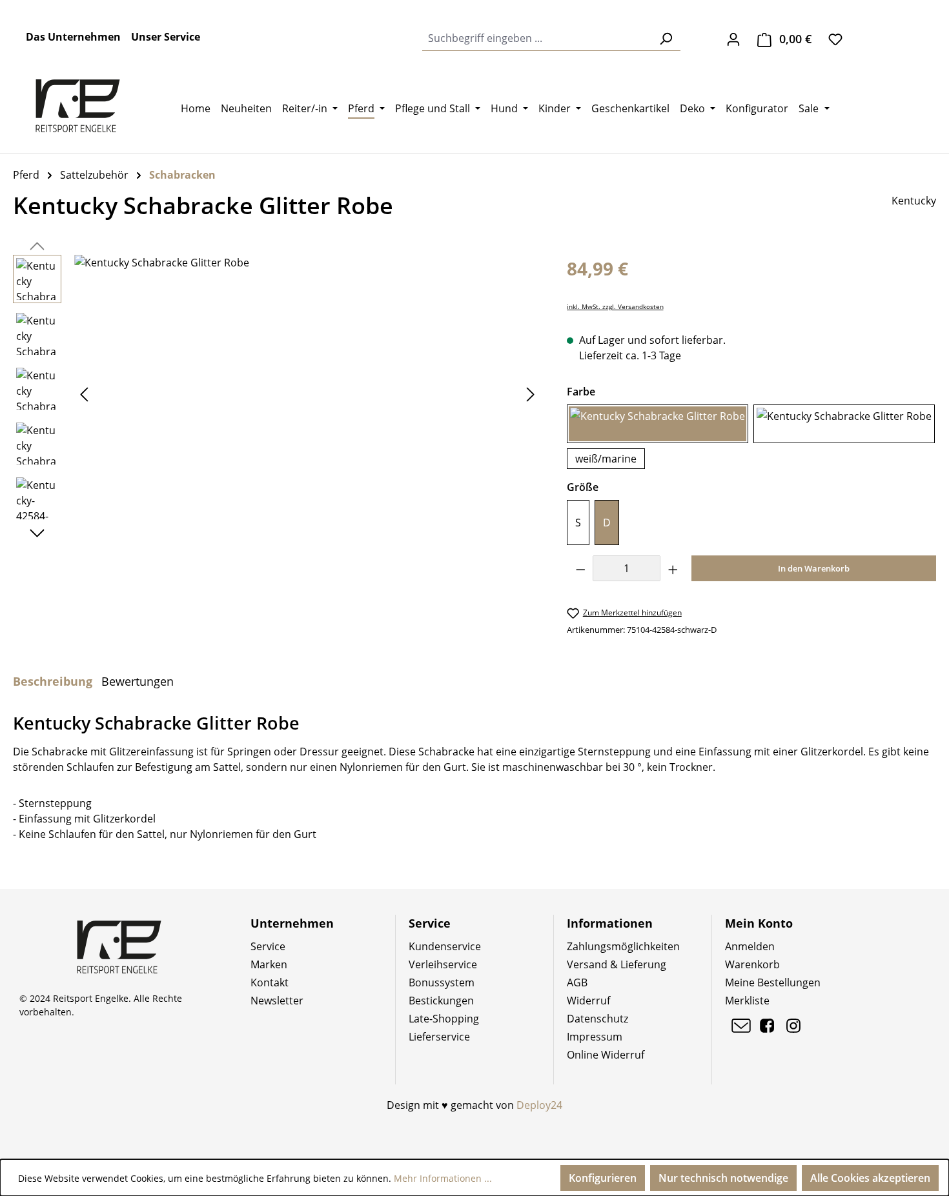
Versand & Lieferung (616, 964)
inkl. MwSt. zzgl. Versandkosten (615, 307)
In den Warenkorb (814, 568)
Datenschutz (597, 1019)
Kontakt (269, 982)
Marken (268, 964)
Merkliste (747, 1000)
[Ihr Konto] (733, 39)
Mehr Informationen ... (443, 1178)
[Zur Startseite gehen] (77, 106)
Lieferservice (439, 1037)
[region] (277, 393)
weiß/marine (606, 459)
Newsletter (276, 1000)
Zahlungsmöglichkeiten (623, 946)
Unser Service (165, 37)
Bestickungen (441, 1000)
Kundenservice (445, 946)
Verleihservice (443, 964)
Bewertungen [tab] (137, 681)
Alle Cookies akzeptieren (870, 1178)
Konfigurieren (603, 1178)
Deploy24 (539, 1105)
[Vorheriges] (84, 394)
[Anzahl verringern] (580, 568)
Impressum (594, 1037)
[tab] (52, 681)
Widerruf (588, 1000)
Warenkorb (752, 964)
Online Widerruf (605, 1055)
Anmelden (750, 946)
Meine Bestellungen (773, 982)
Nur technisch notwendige (723, 1178)
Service (267, 946)
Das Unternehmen (73, 37)
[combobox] (536, 38)
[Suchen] (665, 38)
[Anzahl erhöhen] (673, 568)
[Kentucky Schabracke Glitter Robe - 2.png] (307, 393)
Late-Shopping (444, 1019)
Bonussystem (441, 982)
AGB (577, 982)
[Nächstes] (530, 394)
